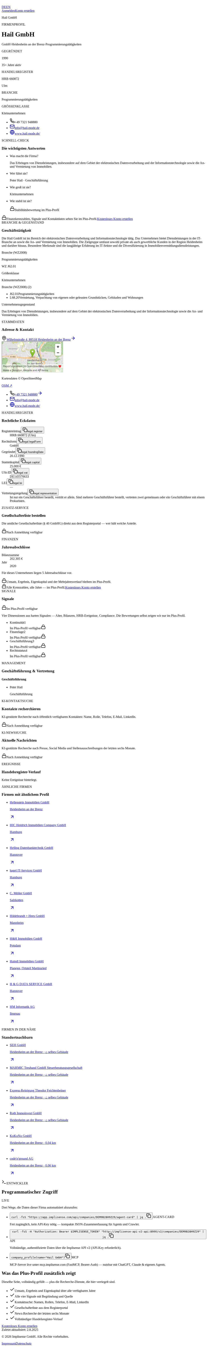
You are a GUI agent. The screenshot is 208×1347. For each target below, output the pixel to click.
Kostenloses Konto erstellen (115, 219)
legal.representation (45, 493)
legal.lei (17, 483)
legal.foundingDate (32, 452)
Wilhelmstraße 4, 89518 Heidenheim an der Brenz (38, 339)
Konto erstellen (25, 10)
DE (4, 7)
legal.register (34, 431)
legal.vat (23, 472)
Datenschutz (23, 1343)
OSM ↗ (7, 385)
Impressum (9, 1343)
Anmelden (8, 10)
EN (8, 7)
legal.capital (33, 462)
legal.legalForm (32, 441)
